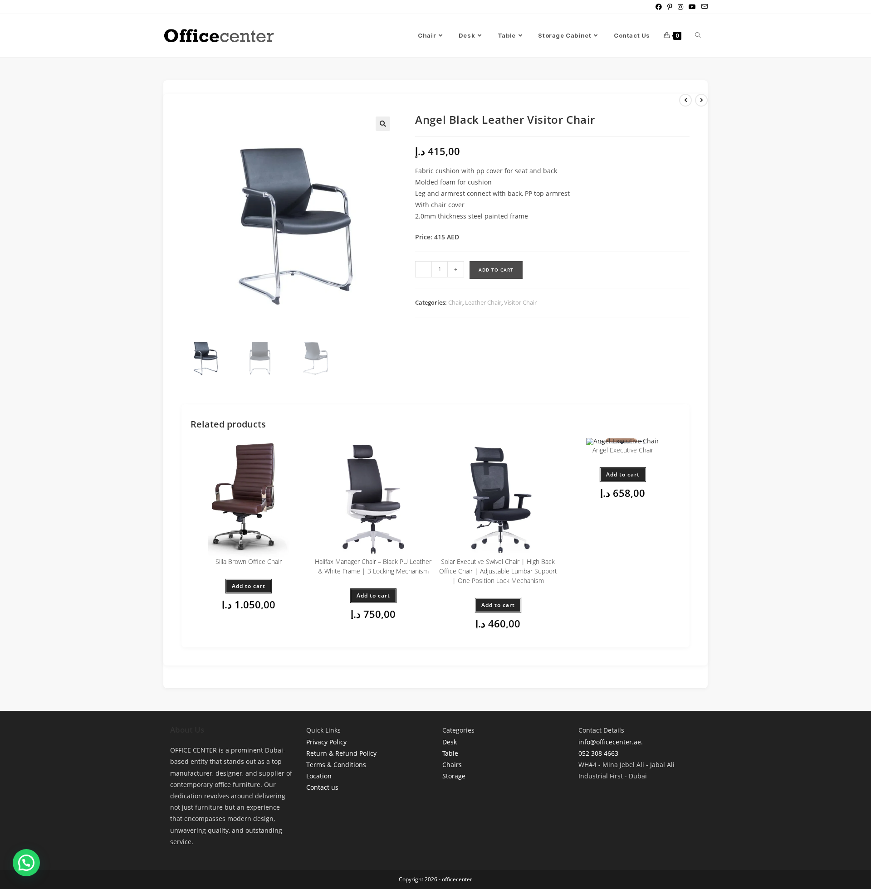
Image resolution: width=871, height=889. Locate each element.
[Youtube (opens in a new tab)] (692, 6)
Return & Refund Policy (341, 753)
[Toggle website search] (698, 35)
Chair (455, 302)
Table (450, 753)
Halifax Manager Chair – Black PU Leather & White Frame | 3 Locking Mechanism (373, 566)
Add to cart (496, 270)
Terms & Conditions (336, 764)
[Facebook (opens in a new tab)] (659, 6)
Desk (449, 742)
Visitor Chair (520, 302)
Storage (453, 776)
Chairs (452, 764)
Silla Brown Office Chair (248, 561)
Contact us (322, 787)
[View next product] (701, 100)
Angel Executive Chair (622, 450)
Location (319, 776)
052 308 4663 (598, 753)
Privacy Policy (326, 742)
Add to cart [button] (248, 586)
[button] (383, 124)
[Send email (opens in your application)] (703, 6)
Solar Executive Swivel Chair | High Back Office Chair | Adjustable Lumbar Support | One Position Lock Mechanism (498, 571)
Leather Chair (483, 302)
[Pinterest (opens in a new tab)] (670, 6)
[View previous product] (685, 100)
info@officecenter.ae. (610, 742)
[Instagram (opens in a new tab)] (680, 6)
